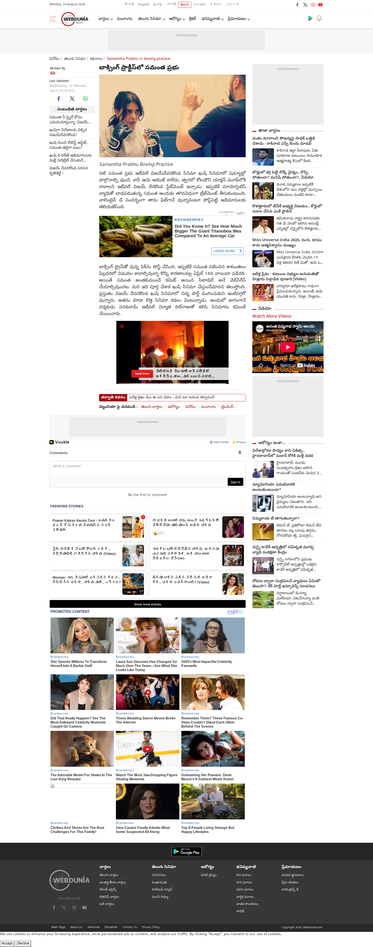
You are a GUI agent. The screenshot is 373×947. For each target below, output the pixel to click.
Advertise (93, 927)
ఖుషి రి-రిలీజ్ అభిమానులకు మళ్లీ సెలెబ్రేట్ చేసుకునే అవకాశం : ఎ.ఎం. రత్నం (70, 158)
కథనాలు (96, 59)
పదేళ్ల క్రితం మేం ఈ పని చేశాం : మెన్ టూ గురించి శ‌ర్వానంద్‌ (171, 397)
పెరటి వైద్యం (209, 875)
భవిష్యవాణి (211, 19)
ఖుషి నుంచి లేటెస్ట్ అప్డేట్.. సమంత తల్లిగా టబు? (69, 145)
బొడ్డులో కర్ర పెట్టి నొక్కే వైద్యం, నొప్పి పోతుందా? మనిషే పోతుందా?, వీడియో (283, 175)
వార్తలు (103, 19)
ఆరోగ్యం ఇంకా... (271, 443)
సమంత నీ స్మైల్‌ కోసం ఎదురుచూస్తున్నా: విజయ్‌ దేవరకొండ (68, 120)
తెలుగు (184, 5)
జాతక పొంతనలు (247, 904)
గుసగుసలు (159, 875)
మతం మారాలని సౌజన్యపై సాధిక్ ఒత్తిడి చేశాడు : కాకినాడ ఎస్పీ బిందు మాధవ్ (283, 141)
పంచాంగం (124, 19)
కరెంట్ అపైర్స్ (108, 890)
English (143, 5)
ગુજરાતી (232, 5)
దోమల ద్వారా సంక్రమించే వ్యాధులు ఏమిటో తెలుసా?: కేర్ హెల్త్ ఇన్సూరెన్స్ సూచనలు (286, 584)
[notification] (319, 18)
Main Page (58, 927)
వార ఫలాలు (244, 882)
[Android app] (186, 851)
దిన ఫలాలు (243, 875)
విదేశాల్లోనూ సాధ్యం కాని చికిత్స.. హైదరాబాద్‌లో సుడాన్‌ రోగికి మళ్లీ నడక (282, 453)
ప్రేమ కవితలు (290, 882)
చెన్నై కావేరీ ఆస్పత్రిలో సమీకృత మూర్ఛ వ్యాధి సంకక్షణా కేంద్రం (283, 550)
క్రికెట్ (192, 19)
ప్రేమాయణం (237, 19)
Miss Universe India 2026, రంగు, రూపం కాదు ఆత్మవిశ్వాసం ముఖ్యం (287, 243)
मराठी (171, 5)
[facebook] (297, 5)
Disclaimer (111, 927)
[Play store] (310, 18)
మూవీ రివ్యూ (160, 897)
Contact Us (130, 927)
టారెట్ (240, 911)
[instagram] (313, 5)
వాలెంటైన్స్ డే (290, 890)
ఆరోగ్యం (175, 19)
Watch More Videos (272, 317)
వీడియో (264, 309)
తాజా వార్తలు (269, 131)
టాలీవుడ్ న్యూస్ (162, 890)
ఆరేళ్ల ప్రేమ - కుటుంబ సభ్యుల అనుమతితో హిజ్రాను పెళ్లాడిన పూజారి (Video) (285, 277)
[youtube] (320, 5)
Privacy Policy (151, 927)
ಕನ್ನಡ (216, 5)
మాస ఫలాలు (244, 890)
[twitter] (305, 5)
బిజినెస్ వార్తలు (109, 897)
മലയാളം (199, 5)
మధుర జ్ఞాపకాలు (292, 875)
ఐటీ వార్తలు (107, 904)
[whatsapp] (85, 98)
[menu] (53, 19)
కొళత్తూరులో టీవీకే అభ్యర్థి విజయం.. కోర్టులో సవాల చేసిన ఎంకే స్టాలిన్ (287, 209)
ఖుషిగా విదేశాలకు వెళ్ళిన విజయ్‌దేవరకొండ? (68, 133)
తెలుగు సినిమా (149, 19)
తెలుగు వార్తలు (151, 407)
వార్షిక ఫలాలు (245, 897)
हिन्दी (129, 5)
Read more (142, 373)
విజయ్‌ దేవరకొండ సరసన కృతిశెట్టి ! (68, 171)
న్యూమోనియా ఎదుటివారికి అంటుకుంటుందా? (273, 487)
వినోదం (54, 59)
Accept (7, 943)
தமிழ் (158, 5)
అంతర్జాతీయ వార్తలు (113, 882)
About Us (76, 927)
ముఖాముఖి (159, 882)
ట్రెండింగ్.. (228, 407)
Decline (23, 943)
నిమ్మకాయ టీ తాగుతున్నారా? (275, 518)
